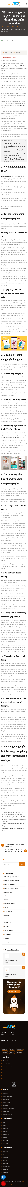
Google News (5, 1069)
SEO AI (6, 907)
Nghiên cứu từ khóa (9, 903)
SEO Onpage (5, 1128)
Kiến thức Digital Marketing (11, 880)
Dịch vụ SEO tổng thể (7, 1114)
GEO (4, 1154)
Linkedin (5, 1052)
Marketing (23, 66)
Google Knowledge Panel (8, 1063)
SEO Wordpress (8, 930)
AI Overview (5, 1157)
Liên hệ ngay (13, 991)
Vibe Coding (5, 1163)
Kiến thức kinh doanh (10, 884)
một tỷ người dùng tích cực (9, 437)
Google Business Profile (7, 1066)
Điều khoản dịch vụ (7, 1075)
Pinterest (20, 1052)
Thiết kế (6, 938)
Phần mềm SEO (6, 1143)
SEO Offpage (5, 1131)
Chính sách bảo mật (7, 1072)
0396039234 (3, 1034)
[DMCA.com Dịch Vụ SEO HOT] (14, 1084)
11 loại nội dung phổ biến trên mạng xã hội (12, 814)
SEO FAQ (7, 915)
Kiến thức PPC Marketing (11, 888)
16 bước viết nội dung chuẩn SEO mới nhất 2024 (13, 816)
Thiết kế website (6, 1099)
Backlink (4, 1125)
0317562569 (3, 1043)
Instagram (20, 1049)
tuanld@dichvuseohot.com (15, 1034)
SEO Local (7, 919)
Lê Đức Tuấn (8, 52)
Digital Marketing (6, 1166)
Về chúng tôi (5, 1060)
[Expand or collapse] (25, 141)
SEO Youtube (7, 934)
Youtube (12, 1052)
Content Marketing (19, 226)
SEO (4, 1122)
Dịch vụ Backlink (6, 1102)
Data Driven (5, 1172)
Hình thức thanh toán (7, 1078)
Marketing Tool (6, 1169)
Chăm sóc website (6, 1111)
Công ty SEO (5, 1140)
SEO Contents (8, 911)
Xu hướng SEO (6, 1151)
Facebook (5, 1049)
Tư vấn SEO (5, 1105)
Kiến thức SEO (8, 892)
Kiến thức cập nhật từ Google (11, 876)
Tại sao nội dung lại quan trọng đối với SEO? (13, 812)
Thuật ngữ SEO (8, 942)
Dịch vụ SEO (5, 1093)
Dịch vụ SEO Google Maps (8, 1108)
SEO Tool (6, 926)
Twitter (12, 1049)
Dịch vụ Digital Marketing (8, 1096)
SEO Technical (8, 922)
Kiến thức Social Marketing (11, 896)
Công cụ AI (5, 1160)
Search (21, 864)
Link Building (7, 899)
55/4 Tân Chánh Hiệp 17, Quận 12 (19, 1043)
